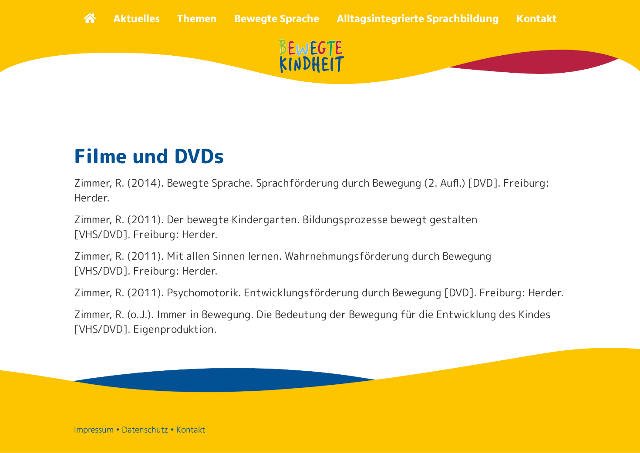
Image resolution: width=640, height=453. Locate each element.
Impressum (94, 430)
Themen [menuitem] (197, 19)
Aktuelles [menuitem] (136, 19)
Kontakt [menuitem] (536, 19)
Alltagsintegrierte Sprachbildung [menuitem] (418, 19)
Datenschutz (145, 430)
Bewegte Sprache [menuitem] (276, 19)
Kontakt (190, 430)
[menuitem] (90, 18)
